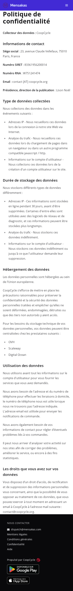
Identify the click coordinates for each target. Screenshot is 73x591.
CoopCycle (29, 559)
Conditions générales (19, 539)
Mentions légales (17, 534)
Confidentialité (15, 544)
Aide (9, 549)
